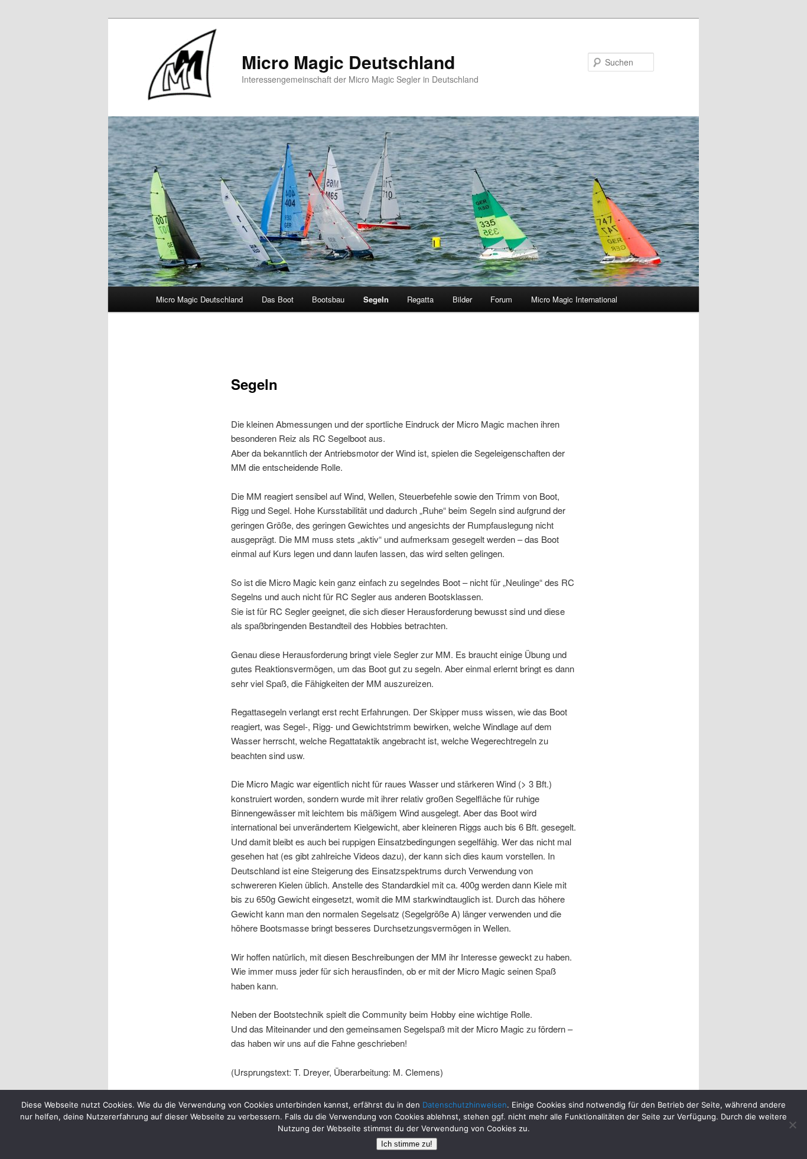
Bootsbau (328, 299)
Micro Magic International (574, 299)
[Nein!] (792, 1125)
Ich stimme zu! (406, 1144)
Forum (501, 299)
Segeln (376, 299)
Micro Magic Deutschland (348, 61)
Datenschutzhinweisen (464, 1104)
